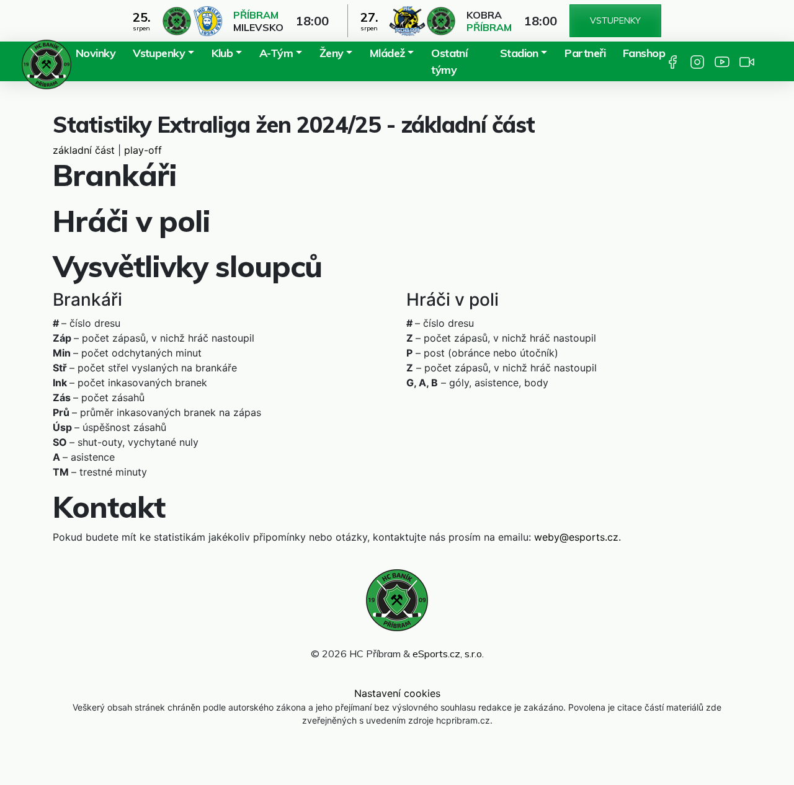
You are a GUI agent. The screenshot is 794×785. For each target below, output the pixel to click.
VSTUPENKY (615, 20)
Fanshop (644, 53)
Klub (222, 53)
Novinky (95, 53)
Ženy (331, 53)
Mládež (387, 53)
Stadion (519, 53)
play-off (143, 150)
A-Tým (276, 53)
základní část (84, 150)
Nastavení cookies (397, 693)
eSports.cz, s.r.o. (448, 653)
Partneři (584, 53)
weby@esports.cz (576, 537)
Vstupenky (159, 53)
